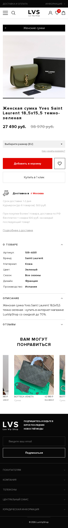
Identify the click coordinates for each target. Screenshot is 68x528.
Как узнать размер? (53, 151)
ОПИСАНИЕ (11, 298)
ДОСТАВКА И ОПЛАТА (15, 3)
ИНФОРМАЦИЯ (54, 3)
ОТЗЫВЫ (9, 324)
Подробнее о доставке (18, 230)
